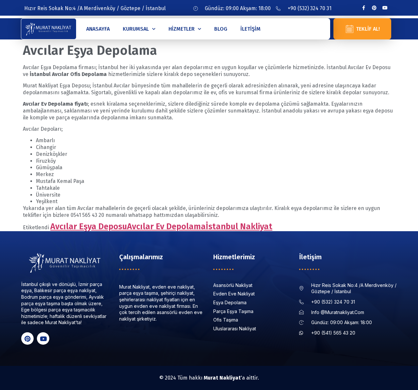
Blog (220, 29)
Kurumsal (136, 29)
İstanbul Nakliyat (239, 226)
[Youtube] (385, 7)
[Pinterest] (374, 7)
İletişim (250, 29)
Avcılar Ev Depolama (166, 226)
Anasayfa (98, 29)
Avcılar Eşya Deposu (88, 226)
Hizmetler (182, 29)
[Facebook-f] (363, 7)
